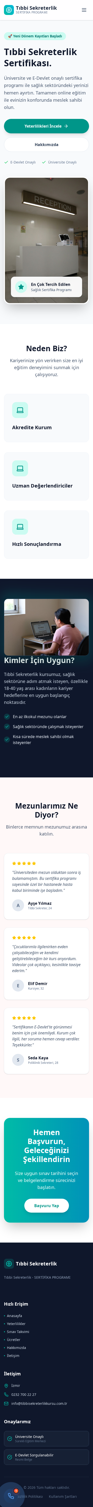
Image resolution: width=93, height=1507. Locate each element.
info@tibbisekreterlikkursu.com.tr (39, 1403)
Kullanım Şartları (63, 1496)
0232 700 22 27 (23, 1394)
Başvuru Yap (46, 1205)
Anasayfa (14, 1315)
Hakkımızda (47, 144)
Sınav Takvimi (18, 1331)
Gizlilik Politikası (29, 1496)
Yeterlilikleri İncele (43, 126)
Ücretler (13, 1339)
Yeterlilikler (16, 1323)
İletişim (13, 1355)
